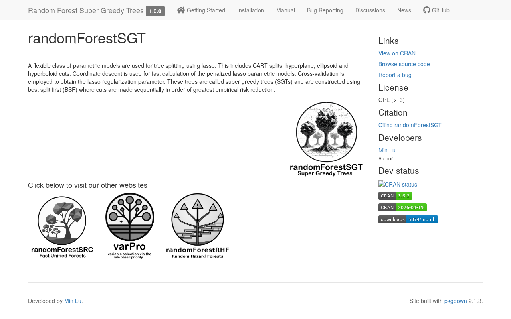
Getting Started (205, 10)
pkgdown (455, 301)
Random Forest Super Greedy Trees (86, 10)
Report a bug (395, 75)
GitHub (440, 10)
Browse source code (404, 64)
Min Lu (387, 150)
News (404, 10)
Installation (250, 10)
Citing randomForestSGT (410, 125)
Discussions (370, 10)
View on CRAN (397, 53)
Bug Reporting (325, 10)
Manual (285, 10)
